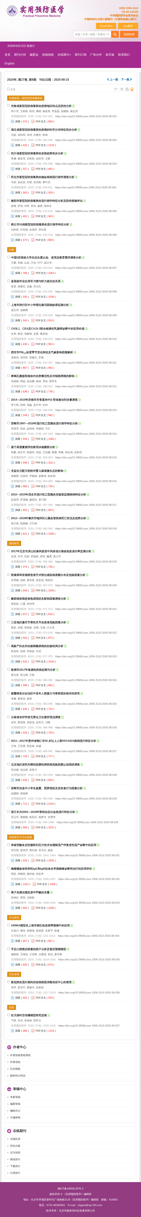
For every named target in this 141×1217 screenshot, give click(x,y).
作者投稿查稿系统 (20, 1055)
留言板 (110, 54)
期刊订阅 (80, 54)
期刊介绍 (20, 54)
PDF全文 (41, 121)
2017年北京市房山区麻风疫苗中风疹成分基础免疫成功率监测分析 (51, 551)
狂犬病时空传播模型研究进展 (29, 1015)
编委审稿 (15, 1103)
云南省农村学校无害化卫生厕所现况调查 (36, 717)
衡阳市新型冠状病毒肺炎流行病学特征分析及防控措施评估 (47, 200)
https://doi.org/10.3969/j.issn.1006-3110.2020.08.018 (86, 528)
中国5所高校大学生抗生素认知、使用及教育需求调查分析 (46, 257)
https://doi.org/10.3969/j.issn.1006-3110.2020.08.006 (86, 234)
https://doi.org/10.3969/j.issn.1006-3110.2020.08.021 (86, 608)
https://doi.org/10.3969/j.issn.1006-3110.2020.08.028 (86, 774)
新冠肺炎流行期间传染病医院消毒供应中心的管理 (41, 982)
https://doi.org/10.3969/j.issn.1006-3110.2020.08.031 (89, 855)
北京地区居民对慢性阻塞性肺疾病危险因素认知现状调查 (45, 764)
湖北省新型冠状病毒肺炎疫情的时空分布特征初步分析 (44, 129)
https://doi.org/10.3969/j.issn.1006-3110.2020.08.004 (85, 187)
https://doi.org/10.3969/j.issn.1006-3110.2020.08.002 (86, 140)
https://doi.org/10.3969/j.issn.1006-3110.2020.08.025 (86, 703)
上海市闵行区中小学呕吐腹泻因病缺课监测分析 (40, 304)
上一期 (113, 79)
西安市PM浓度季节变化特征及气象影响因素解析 (42, 352)
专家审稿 (15, 1097)
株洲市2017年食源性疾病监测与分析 (33, 669)
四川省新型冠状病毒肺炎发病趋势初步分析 (37, 153)
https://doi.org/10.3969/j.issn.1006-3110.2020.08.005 (86, 211)
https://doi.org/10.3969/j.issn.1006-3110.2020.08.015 (86, 457)
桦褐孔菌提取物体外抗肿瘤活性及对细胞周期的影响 (42, 375)
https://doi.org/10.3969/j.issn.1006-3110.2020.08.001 (86, 116)
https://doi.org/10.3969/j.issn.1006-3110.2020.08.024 (86, 680)
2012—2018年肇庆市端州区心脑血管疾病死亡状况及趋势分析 (48, 518)
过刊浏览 (15, 1152)
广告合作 (96, 54)
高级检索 (129, 34)
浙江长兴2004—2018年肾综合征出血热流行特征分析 (43, 811)
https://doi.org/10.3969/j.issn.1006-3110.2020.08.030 (87, 822)
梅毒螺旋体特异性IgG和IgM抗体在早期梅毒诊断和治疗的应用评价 (51, 868)
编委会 (34, 54)
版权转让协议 (18, 1075)
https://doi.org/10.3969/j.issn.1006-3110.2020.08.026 (86, 727)
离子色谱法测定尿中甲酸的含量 (30, 892)
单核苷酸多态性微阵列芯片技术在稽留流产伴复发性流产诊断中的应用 (53, 844)
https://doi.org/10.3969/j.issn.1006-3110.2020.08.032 (89, 879)
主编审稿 (15, 1117)
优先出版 (15, 1145)
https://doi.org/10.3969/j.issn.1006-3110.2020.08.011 (86, 362)
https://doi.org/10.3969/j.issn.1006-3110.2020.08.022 (86, 632)
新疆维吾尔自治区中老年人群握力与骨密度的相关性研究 (45, 693)
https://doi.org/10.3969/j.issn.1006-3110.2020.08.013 (86, 410)
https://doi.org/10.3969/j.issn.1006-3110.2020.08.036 (89, 992)
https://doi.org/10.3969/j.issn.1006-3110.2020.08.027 (86, 751)
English (10, 63)
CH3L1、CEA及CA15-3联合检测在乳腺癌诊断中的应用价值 (47, 328)
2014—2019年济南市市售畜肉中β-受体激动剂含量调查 (44, 399)
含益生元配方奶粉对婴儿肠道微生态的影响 (37, 470)
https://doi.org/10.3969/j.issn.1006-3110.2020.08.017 (86, 504)
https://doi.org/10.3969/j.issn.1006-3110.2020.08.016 (86, 481)
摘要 (17, 121)
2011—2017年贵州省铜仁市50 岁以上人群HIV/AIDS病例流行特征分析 (53, 740)
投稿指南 (48, 54)
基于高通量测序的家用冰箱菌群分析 (33, 447)
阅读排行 (15, 1159)
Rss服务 (128, 25)
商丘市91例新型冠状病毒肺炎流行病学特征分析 (40, 224)
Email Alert (106, 25)
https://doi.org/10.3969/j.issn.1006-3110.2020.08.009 (86, 315)
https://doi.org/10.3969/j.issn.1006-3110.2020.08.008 (86, 291)
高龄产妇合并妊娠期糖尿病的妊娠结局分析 (37, 646)
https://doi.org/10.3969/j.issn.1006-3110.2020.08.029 (86, 798)
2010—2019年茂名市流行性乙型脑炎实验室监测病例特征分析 (48, 494)
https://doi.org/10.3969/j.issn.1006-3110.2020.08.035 (89, 959)
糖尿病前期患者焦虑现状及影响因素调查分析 (38, 598)
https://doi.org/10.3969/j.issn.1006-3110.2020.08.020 (86, 585)
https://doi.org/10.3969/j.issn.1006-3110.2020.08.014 (86, 433)
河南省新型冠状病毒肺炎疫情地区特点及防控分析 (41, 105)
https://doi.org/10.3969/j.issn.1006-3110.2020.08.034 (88, 935)
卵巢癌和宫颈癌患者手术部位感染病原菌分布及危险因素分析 (48, 574)
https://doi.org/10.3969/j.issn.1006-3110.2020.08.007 (86, 267)
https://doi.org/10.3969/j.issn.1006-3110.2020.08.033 (89, 902)
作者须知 (15, 1061)
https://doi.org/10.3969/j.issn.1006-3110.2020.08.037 (89, 1025)
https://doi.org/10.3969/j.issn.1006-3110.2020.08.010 (86, 338)
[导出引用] (116, 89)
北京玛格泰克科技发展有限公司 (77, 1210)
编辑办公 (15, 1110)
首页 (7, 54)
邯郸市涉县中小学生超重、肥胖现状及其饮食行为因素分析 (47, 788)
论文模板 (15, 1068)
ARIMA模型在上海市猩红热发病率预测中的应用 (40, 925)
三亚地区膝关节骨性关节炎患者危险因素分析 (38, 622)
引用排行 (15, 1172)
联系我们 (124, 54)
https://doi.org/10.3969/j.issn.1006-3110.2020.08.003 (86, 163)
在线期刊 (63, 54)
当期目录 (15, 1138)
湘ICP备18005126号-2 (70, 1188)
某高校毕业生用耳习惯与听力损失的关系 (36, 281)
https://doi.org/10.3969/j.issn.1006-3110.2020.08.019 (86, 561)
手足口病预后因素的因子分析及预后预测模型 (38, 949)
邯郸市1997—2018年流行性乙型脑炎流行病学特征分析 (44, 423)
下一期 (125, 79)
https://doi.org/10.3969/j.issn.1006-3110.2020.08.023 (86, 656)
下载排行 (15, 1166)
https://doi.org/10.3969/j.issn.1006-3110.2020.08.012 (86, 386)
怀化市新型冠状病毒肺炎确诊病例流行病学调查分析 (42, 177)
